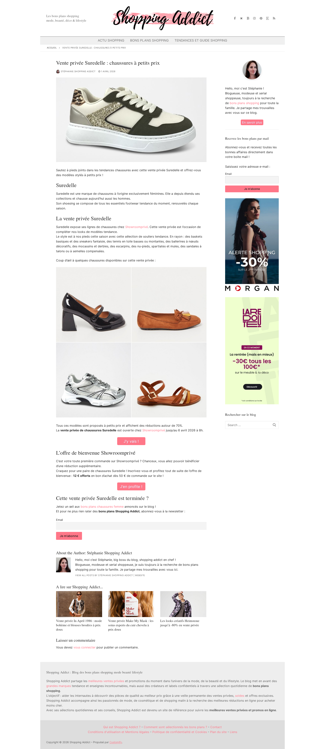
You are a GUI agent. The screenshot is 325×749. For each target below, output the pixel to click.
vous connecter (85, 647)
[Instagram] (254, 18)
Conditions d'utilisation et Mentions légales (118, 732)
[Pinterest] (261, 18)
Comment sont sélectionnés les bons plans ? (175, 727)
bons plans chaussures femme (102, 506)
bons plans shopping (244, 103)
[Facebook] (235, 18)
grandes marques (58, 686)
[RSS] (274, 18)
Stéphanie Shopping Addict (78, 71)
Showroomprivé (136, 227)
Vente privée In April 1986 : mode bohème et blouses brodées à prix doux (79, 625)
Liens (233, 732)
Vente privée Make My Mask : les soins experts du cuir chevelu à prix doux (130, 625)
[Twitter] (241, 18)
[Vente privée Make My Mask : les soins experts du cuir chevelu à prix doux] (131, 604)
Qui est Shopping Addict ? (121, 727)
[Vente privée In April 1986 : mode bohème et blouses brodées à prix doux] (79, 604)
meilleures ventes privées (106, 681)
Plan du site (218, 732)
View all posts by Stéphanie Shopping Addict (104, 575)
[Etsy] (267, 18)
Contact (216, 727)
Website (140, 575)
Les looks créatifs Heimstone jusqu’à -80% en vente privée (179, 622)
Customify (115, 742)
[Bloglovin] (248, 18)
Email (59, 519)
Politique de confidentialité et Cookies (179, 732)
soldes (239, 696)
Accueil (52, 47)
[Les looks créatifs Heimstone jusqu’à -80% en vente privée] (183, 604)
